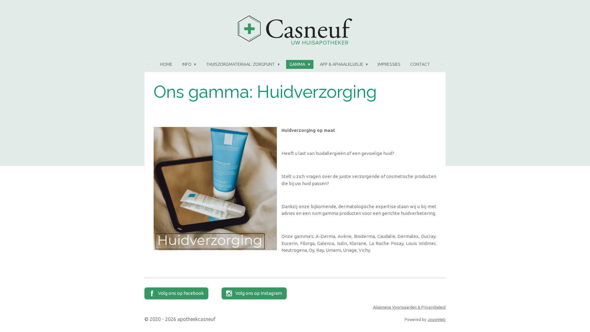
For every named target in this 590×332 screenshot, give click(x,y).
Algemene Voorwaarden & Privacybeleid (409, 307)
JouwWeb (436, 319)
